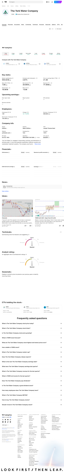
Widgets (53, 416)
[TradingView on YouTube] (8, 420)
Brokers (30, 425)
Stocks (19, 420)
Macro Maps (20, 450)
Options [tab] (54, 24)
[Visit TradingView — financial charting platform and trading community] (7, 48)
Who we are (31, 438)
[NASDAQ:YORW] (3, 215)
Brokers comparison (33, 426)
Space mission (32, 439)
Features (30, 416)
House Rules (43, 421)
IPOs (19, 442)
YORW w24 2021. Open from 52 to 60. (45, 218)
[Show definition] (12, 78)
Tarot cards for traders (33, 450)
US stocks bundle (32, 434)
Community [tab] (28, 24)
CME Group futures (33, 432)
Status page (31, 465)
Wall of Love (43, 417)
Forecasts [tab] (41, 24)
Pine (18, 428)
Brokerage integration (56, 426)
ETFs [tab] (58, 24)
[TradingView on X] (3, 420)
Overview (31, 424)
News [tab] (22, 24)
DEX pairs (20, 426)
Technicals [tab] (35, 24)
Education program (56, 429)
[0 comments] (60, 225)
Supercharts (20, 416)
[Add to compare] (19, 64)
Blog (30, 441)
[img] (28, 14)
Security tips (31, 462)
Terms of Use (31, 455)
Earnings (19, 439)
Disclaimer (31, 457)
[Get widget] (53, 29)
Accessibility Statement (34, 461)
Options (19, 449)
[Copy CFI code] (48, 137)
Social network (44, 416)
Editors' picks (43, 429)
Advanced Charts (55, 420)
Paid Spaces (43, 437)
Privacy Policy (32, 458)
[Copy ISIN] (35, 137)
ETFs (19, 421)
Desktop (19, 457)
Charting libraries (55, 417)
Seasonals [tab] (47, 24)
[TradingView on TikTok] (8, 422)
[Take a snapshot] (50, 29)
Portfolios (19, 446)
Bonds (19, 422)
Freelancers (43, 436)
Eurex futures (31, 433)
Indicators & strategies (45, 433)
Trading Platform (55, 421)
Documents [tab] (17, 24)
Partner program (55, 428)
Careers (30, 444)
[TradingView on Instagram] (10, 420)
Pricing (30, 417)
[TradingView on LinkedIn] (3, 422)
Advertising (54, 425)
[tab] (23, 152)
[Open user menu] (52, 2)
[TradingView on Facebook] (5, 420)
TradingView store (32, 449)
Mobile (19, 455)
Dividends (20, 441)
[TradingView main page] (6, 2)
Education (43, 428)
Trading (42, 426)
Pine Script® (20, 452)
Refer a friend (43, 418)
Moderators (43, 422)
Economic (20, 438)
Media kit (31, 445)
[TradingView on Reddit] (10, 422)
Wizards (42, 434)
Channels (4, 218)
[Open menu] (2, 2)
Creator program (44, 420)
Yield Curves (20, 447)
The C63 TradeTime (33, 452)
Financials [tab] (10, 24)
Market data (31, 418)
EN (48, 2)
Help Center (31, 442)
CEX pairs (20, 425)
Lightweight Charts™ (56, 418)
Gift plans (31, 420)
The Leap (31, 428)
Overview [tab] (4, 24)
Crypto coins (20, 424)
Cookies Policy (32, 459)
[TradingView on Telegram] (5, 422)
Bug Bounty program (33, 464)
